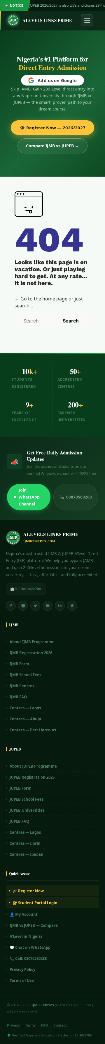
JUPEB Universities (27, 810)
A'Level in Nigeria (26, 936)
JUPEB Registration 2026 (32, 777)
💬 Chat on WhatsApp (30, 947)
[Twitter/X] (35, 606)
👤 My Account (24, 914)
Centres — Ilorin (25, 843)
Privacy (13, 1025)
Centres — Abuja (25, 719)
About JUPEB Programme (33, 766)
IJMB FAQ (18, 696)
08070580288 (79, 497)
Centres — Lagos (25, 707)
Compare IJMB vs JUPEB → (52, 145)
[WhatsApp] (72, 606)
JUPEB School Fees (26, 799)
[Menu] (87, 20)
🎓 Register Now (28, 890)
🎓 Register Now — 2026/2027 (52, 127)
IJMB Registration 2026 (31, 652)
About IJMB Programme (32, 641)
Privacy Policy (22, 969)
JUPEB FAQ (19, 821)
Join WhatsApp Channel (29, 497)
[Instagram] (23, 606)
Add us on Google (57, 80)
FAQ (44, 1025)
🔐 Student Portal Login (35, 902)
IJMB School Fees (25, 674)
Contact (60, 1025)
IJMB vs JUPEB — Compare (34, 925)
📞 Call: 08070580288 (28, 958)
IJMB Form (19, 663)
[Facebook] (11, 606)
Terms (30, 1025)
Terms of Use (22, 980)
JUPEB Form (21, 788)
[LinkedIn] (60, 606)
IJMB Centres (22, 685)
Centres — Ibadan (26, 854)
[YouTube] (47, 606)
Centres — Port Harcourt (33, 730)
